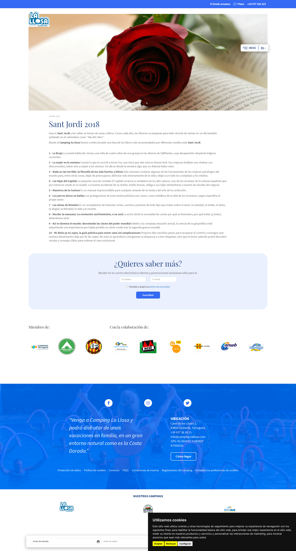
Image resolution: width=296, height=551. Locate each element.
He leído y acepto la (149, 287)
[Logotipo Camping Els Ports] (148, 508)
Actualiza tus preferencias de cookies (216, 470)
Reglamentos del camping (177, 470)
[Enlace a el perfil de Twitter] (187, 403)
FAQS (126, 470)
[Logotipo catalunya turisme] (202, 346)
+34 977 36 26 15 (181, 432)
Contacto (114, 470)
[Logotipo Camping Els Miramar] (229, 508)
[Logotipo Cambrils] (256, 347)
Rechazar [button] (171, 543)
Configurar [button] (185, 543)
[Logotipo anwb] (229, 346)
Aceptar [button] (158, 543)
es (262, 48)
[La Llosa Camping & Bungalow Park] (39, 19)
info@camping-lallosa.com (188, 437)
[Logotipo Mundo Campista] (67, 346)
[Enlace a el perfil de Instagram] (148, 403)
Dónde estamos (221, 4)
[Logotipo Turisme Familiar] (175, 347)
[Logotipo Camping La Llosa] (67, 506)
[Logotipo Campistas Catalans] (94, 346)
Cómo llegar (183, 456)
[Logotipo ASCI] (148, 346)
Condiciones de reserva (145, 470)
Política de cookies (95, 470)
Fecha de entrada (40, 541)
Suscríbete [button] (148, 295)
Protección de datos (69, 470)
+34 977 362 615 (256, 4)
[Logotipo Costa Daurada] (121, 346)
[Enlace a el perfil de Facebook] (108, 403)
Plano (240, 4)
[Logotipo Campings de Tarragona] (40, 347)
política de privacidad (159, 287)
